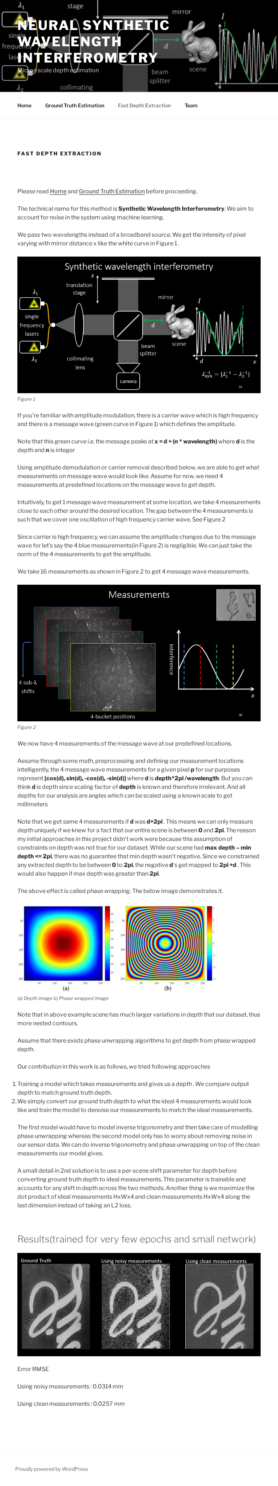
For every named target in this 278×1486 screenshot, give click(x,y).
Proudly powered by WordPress (51, 1469)
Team (191, 105)
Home (24, 105)
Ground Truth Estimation (74, 105)
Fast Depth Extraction (144, 105)
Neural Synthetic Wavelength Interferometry (93, 41)
